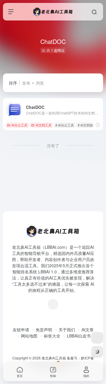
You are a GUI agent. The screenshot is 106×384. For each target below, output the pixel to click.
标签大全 (52, 336)
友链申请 (21, 329)
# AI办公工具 (64, 125)
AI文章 (88, 329)
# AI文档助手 (87, 125)
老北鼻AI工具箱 (54, 357)
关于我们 (67, 329)
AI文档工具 (44, 125)
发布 (26, 83)
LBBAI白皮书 (79, 336)
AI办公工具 (19, 125)
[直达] (97, 124)
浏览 (40, 83)
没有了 (53, 145)
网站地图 (29, 336)
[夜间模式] (97, 352)
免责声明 (44, 329)
